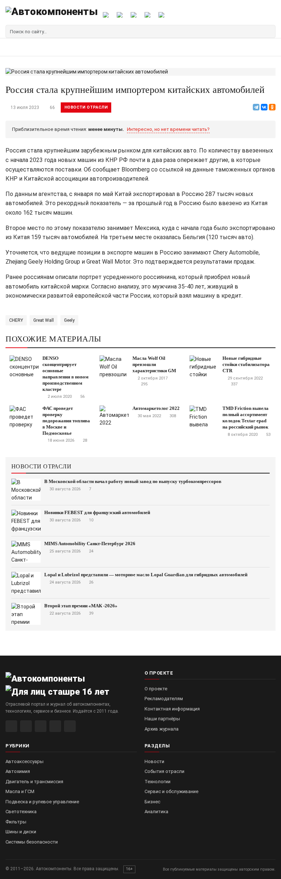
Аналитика (156, 811)
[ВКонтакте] (264, 107)
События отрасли (164, 771)
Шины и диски (20, 831)
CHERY (16, 320)
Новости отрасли (86, 107)
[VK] (40, 726)
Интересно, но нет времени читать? (168, 129)
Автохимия (17, 771)
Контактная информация (172, 709)
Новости (154, 761)
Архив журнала (162, 729)
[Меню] (13, 47)
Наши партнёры (162, 718)
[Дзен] (55, 726)
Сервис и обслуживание (171, 791)
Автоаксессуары (24, 761)
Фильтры (15, 822)
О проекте (156, 688)
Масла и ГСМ (19, 791)
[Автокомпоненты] (51, 15)
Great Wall (43, 320)
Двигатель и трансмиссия (34, 781)
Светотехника (21, 811)
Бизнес (152, 801)
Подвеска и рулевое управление (42, 801)
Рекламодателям (164, 698)
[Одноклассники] (272, 107)
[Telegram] (256, 107)
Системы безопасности (31, 842)
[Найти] (269, 31)
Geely (69, 320)
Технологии (158, 781)
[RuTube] (11, 726)
